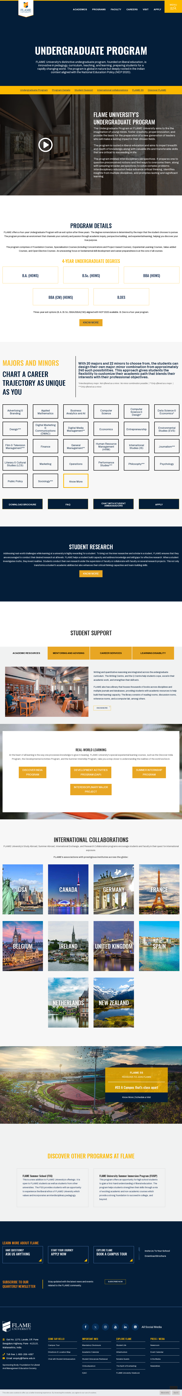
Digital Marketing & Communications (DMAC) (45, 429)
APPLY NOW (62, 1252)
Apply (157, 9)
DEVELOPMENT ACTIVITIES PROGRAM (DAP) (91, 772)
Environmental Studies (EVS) (166, 429)
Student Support (84, 90)
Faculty (116, 9)
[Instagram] (105, 1327)
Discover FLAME (157, 90)
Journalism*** (167, 446)
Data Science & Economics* (167, 412)
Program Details (61, 90)
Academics (80, 9)
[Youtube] (115, 1327)
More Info (165, 1393)
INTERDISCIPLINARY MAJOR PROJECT (91, 789)
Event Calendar (156, 1352)
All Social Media (152, 1327)
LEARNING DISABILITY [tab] (153, 653)
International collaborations (112, 90)
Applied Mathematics (45, 412)
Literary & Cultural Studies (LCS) (15, 464)
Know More (91, 322)
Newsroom (154, 1345)
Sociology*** (45, 481)
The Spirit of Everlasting (126, 1366)
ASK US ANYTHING (18, 1252)
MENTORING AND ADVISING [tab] (68, 653)
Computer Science (106, 412)
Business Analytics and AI (75, 412)
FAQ (68, 504)
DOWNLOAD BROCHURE (22, 504)
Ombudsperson (88, 1366)
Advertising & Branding (15, 412)
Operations (75, 464)
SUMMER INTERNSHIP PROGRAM (149, 772)
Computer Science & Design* (136, 412)
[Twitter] (95, 1327)
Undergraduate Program (34, 90)
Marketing (45, 464)
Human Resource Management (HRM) (106, 446)
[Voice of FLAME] (135, 1327)
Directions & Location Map (59, 1352)
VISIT (146, 9)
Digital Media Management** (76, 429)
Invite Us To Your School (157, 1251)
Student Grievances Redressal (95, 1359)
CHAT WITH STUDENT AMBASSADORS (113, 504)
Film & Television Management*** (15, 447)
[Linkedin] (125, 1327)
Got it (176, 1393)
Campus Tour (54, 1345)
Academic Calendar (90, 1352)
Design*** (15, 429)
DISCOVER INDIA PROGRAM (32, 772)
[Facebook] (85, 1327)
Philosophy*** (136, 464)
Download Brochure (155, 1256)
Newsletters (155, 1366)
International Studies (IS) (136, 447)
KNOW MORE (91, 573)
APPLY (159, 504)
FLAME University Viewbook (128, 1373)
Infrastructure (121, 1352)
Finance (45, 446)
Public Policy (15, 481)
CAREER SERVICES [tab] (111, 653)
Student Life (121, 1345)
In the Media (155, 1359)
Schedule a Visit (143, 1097)
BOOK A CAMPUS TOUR (112, 1252)
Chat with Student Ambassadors (61, 1359)
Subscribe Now (115, 1282)
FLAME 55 (138, 90)
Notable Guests (122, 1359)
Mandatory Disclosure (91, 1345)
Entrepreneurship (136, 429)
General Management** (76, 447)
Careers (132, 9)
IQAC (84, 1373)
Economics (106, 429)
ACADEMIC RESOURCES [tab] (26, 653)
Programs (99, 9)
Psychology (167, 464)
